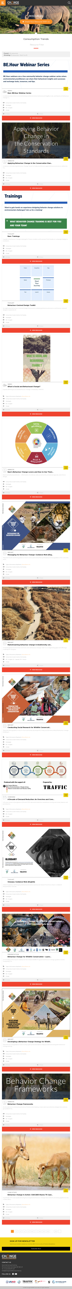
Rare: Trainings (14, 236)
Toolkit (11, 234)
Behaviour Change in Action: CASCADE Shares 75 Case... (30, 1195)
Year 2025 (66, 467)
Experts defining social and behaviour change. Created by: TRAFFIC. (23, 389)
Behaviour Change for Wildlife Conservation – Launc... (29, 957)
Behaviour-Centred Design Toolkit (21, 305)
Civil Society (23, 102)
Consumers (9, 102)
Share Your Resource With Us (37, 22)
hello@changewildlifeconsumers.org (11, 1270)
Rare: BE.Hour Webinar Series (19, 93)
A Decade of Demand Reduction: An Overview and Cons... (31, 799)
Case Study (12, 1192)
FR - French (23, 659)
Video (10, 91)
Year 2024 (66, 1190)
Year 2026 (66, 88)
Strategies (8, 105)
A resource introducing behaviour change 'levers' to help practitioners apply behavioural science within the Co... (35, 167)
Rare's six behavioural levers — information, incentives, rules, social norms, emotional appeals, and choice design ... (34, 475)
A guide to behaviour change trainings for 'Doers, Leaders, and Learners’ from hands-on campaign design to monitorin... (35, 240)
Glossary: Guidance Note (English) (21, 882)
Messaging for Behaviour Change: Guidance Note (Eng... (30, 555)
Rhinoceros (12, 396)
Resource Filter (37, 45)
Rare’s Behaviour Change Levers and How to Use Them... (30, 472)
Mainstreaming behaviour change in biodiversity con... (30, 645)
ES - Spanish (16, 659)
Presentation (13, 954)
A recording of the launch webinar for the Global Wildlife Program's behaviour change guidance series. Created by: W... (34, 960)
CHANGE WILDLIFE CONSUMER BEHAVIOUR (14, 3)
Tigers (7, 396)
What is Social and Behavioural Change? (24, 386)
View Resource (37, 118)
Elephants (18, 396)
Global (7, 110)
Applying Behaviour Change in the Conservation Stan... (30, 163)
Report (11, 552)
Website (11, 161)
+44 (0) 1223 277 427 (9, 1269)
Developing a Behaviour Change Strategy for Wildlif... (29, 1042)
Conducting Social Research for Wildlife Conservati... (29, 727)
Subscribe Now (36, 1249)
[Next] (59, 1231)
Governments (16, 102)
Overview (11, 797)
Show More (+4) (26, 396)
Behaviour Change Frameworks (20, 1104)
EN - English (9, 107)
